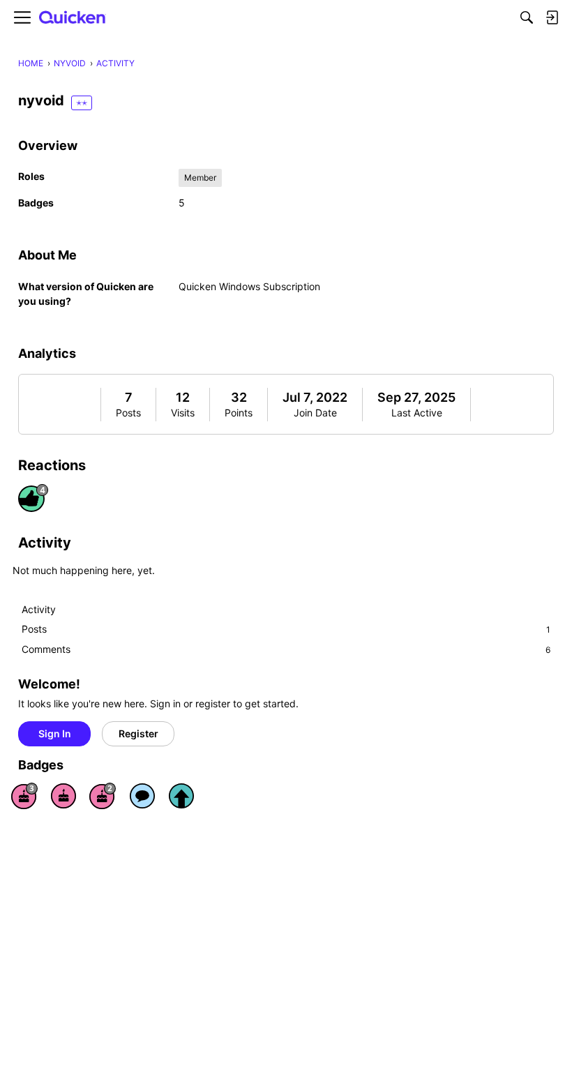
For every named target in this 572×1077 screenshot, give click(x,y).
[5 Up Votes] (181, 796)
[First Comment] (142, 796)
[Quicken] (72, 17)
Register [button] (138, 733)
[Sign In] (551, 17)
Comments (286, 649)
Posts (128, 413)
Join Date (315, 413)
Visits (183, 413)
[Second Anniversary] (102, 796)
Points (239, 413)
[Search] (526, 17)
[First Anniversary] (63, 796)
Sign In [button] (54, 733)
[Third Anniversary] (24, 796)
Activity (39, 609)
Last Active (416, 413)
